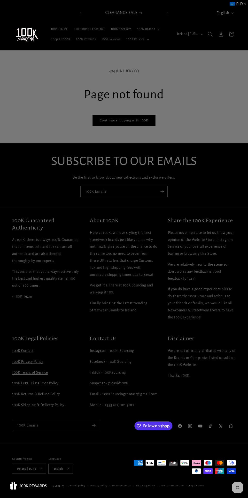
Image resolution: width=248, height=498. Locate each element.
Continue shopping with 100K (124, 120)
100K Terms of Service (30, 372)
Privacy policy (98, 485)
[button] (148, 29)
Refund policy (77, 485)
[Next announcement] (167, 12)
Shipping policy (145, 485)
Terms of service (121, 485)
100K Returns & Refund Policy (36, 394)
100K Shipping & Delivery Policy (38, 405)
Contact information (172, 485)
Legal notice (196, 485)
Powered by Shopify (52, 485)
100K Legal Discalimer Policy (35, 383)
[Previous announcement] (81, 12)
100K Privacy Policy (27, 362)
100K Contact (22, 351)
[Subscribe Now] (162, 191)
